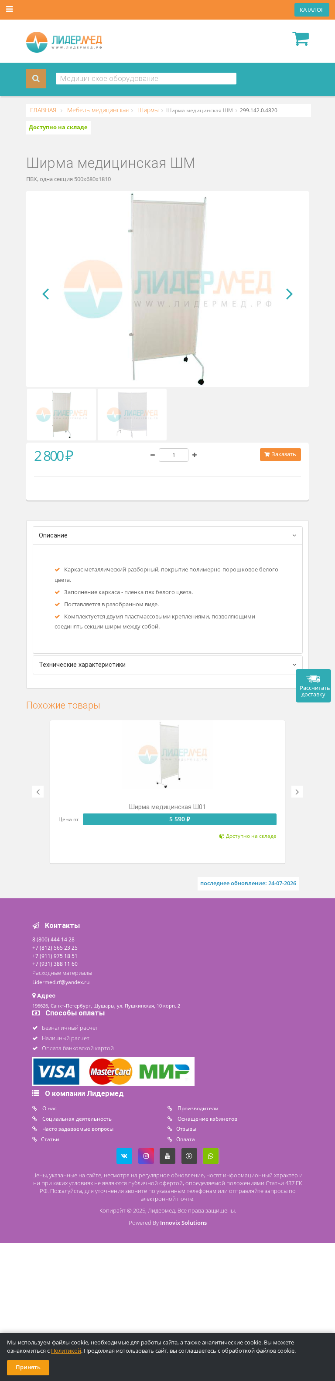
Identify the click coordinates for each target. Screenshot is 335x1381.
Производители (197, 1108)
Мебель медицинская (97, 110)
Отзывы (186, 1128)
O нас (49, 1108)
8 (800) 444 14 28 (53, 939)
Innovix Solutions (183, 1222)
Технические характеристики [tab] (82, 665)
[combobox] (146, 78)
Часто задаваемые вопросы (77, 1128)
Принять (28, 1367)
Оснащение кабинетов (206, 1118)
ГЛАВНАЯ (44, 110)
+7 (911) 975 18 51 (55, 955)
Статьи (50, 1139)
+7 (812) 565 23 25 (55, 947)
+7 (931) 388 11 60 (55, 963)
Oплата (185, 1139)
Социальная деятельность (76, 1118)
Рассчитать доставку (315, 691)
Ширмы (147, 110)
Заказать (283, 454)
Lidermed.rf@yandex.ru (60, 981)
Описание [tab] (53, 535)
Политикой (66, 1350)
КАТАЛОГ (312, 9)
